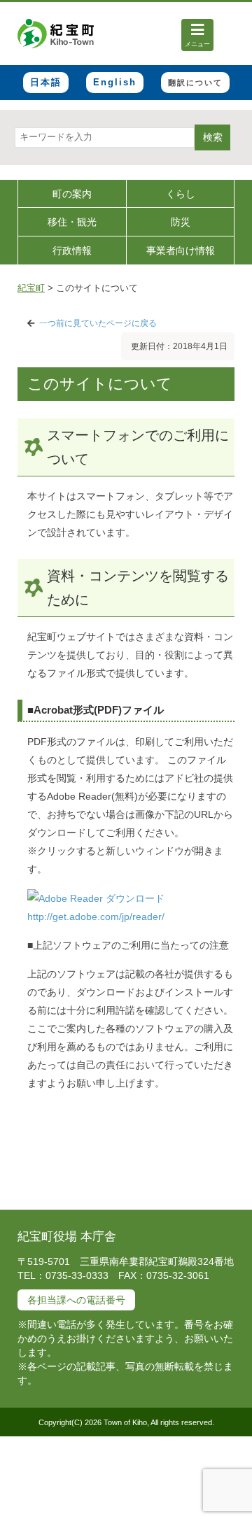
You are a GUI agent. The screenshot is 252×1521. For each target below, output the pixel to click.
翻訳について (195, 82)
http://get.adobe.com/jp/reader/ (95, 916)
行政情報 (72, 250)
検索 (213, 137)
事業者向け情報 (180, 250)
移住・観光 (72, 221)
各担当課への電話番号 (76, 1300)
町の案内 (72, 193)
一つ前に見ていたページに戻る (98, 323)
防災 (180, 221)
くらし (180, 193)
